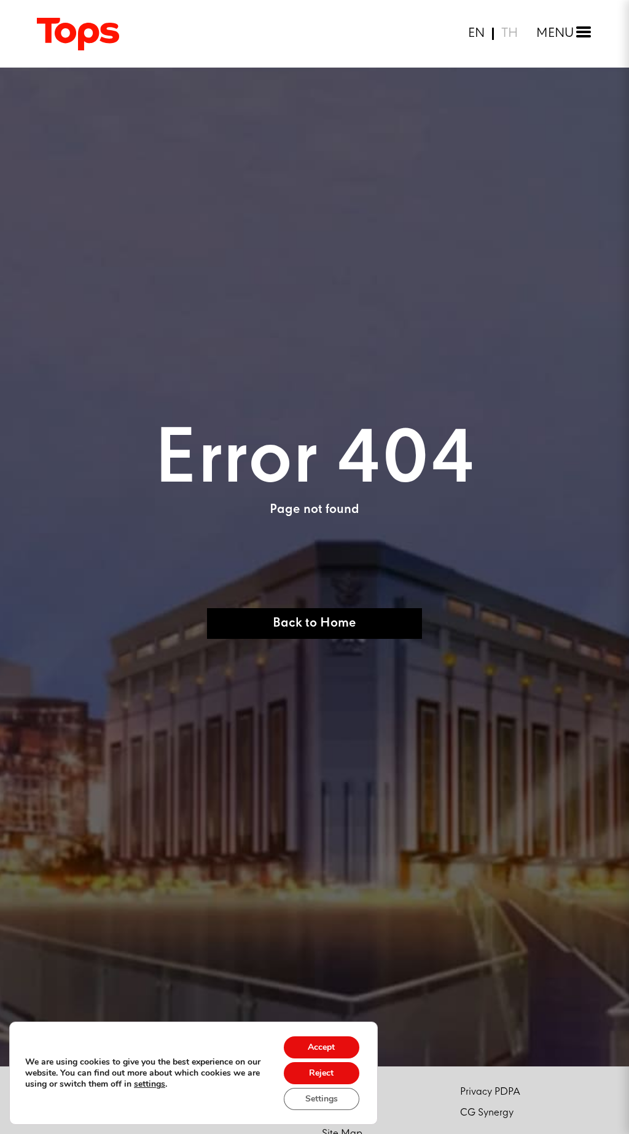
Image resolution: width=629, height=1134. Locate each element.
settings (149, 1084)
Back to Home (314, 623)
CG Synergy (487, 1112)
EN (476, 34)
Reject (321, 1073)
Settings (321, 1099)
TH (509, 34)
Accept (321, 1047)
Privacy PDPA (490, 1092)
